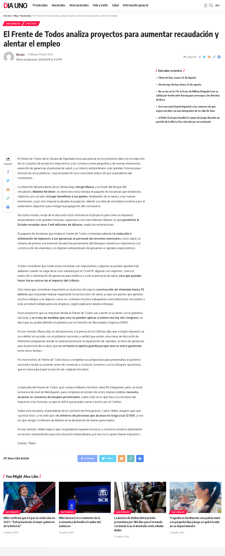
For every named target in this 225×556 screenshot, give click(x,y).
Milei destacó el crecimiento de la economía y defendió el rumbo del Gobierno (80, 522)
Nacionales (13, 23)
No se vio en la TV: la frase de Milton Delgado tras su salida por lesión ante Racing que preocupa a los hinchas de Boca (188, 95)
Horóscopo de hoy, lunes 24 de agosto (179, 84)
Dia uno (20, 54)
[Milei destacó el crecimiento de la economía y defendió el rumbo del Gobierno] (85, 497)
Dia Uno (15, 5)
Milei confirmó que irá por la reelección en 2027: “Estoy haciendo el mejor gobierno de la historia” (29, 522)
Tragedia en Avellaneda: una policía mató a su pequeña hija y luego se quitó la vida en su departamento (195, 522)
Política (31, 23)
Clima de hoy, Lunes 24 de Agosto (177, 77)
